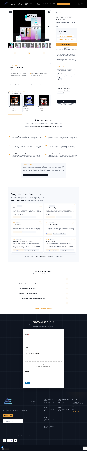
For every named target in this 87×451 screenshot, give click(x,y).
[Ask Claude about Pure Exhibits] (8, 440)
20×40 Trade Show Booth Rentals (49, 413)
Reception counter (61, 77)
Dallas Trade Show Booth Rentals (63, 403)
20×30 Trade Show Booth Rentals (49, 410)
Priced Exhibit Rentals (28, 4)
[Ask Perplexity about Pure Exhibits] (15, 440)
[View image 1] (11, 45)
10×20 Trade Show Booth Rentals (49, 403)
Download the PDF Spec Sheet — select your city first (36, 174)
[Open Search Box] (82, 4)
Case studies (33, 405)
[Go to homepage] (6, 3)
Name (27, 334)
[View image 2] (18, 45)
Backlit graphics (67, 88)
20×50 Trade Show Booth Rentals (49, 417)
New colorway (60, 90)
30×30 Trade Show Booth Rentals (49, 420)
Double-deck (60, 79)
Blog (31, 399)
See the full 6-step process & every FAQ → (44, 308)
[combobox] (36, 356)
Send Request (66, 101)
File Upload (28, 360)
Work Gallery (33, 403)
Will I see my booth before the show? (28, 293)
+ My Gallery (66, 48)
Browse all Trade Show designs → (15, 113)
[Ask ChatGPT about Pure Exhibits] (4, 440)
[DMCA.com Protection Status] (5, 448)
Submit (27, 382)
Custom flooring (67, 90)
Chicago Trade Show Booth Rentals (63, 400)
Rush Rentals (33, 401)
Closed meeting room (61, 75)
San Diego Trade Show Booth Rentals (64, 413)
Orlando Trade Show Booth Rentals (63, 410)
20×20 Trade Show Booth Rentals (49, 407)
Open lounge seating (70, 75)
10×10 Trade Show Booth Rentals (49, 400)
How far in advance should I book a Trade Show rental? (32, 298)
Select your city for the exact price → (65, 36)
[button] (29, 26)
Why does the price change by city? (27, 288)
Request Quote (44, 39)
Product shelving (61, 92)
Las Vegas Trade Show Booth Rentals (64, 407)
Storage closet (68, 77)
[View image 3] (24, 45)
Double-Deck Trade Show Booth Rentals (49, 427)
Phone (26, 347)
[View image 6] (45, 45)
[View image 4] (31, 45)
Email (27, 341)
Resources (46, 3)
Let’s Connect (75, 399)
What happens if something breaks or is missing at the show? (34, 303)
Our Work (38, 4)
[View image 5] (38, 45)
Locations (52, 3)
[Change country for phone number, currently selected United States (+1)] (26, 350)
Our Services (13, 4)
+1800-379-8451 (75, 411)
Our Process (20, 4)
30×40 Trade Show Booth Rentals (49, 424)
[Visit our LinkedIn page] (80, 4)
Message (27, 371)
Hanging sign (60, 88)
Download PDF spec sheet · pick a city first (67, 39)
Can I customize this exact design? (27, 283)
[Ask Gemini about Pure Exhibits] (11, 440)
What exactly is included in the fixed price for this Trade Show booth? (36, 279)
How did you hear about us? (32, 353)
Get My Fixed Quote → (67, 44)
